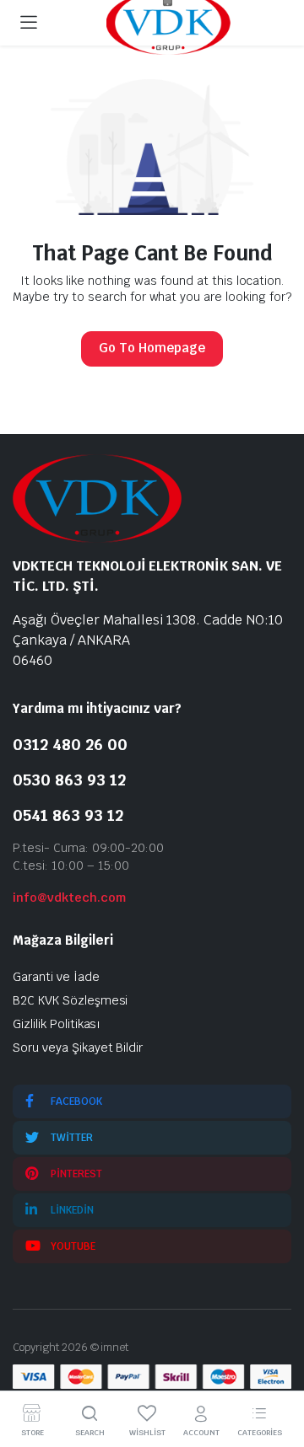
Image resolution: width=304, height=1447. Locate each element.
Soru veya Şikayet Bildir (78, 1047)
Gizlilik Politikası (56, 1024)
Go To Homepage (152, 348)
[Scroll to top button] (277, 1371)
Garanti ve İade (56, 976)
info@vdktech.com (69, 897)
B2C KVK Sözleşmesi (70, 1000)
